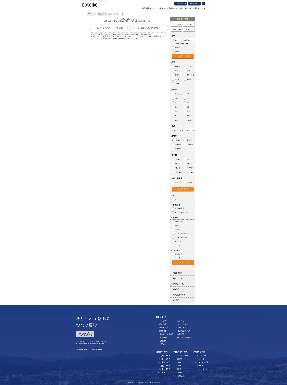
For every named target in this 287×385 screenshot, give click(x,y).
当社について (184, 8)
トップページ (164, 321)
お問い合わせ (198, 8)
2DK (179, 362)
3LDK (179, 372)
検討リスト (163, 327)
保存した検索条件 (179, 295)
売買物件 (163, 341)
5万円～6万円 (164, 359)
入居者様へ (180, 3)
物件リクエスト (178, 278)
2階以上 (200, 366)
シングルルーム (183, 356)
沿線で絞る (189, 24)
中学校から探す (189, 29)
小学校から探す (176, 29)
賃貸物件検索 (177, 273)
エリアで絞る (177, 24)
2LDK (179, 366)
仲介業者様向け (98, 349)
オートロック (202, 369)
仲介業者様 (194, 3)
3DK (179, 369)
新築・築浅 (201, 356)
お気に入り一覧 (178, 284)
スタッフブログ (183, 324)
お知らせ (181, 321)
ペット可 (200, 359)
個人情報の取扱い (184, 338)
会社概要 (181, 334)
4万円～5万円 (164, 356)
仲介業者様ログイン (185, 331)
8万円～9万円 (164, 369)
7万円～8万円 (164, 366)
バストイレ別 (202, 362)
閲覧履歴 (176, 300)
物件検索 (145, 8)
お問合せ (163, 344)
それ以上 (181, 376)
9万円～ (162, 372)
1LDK (179, 359)
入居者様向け (83, 349)
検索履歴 (176, 289)
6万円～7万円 (164, 362)
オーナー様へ (158, 8)
